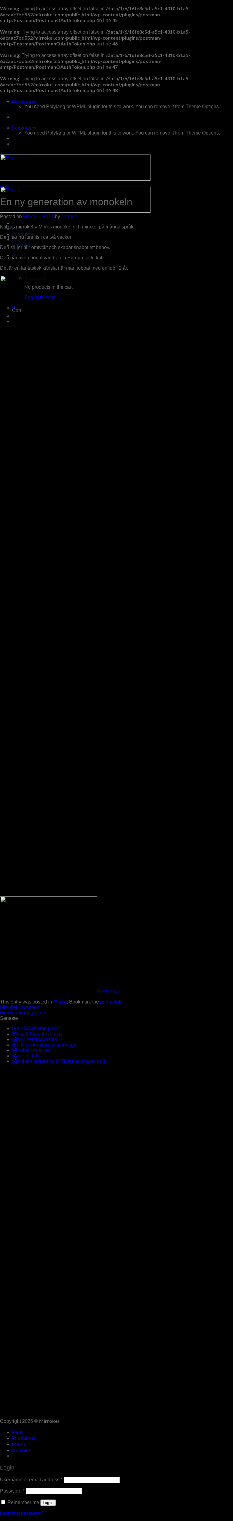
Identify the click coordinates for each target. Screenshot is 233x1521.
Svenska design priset (36, 1028)
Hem (17, 1432)
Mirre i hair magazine (22, 1012)
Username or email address (31, 1479)
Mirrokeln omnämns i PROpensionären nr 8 (58, 1061)
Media (4, 187)
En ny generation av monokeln (45, 1044)
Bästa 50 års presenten (37, 1034)
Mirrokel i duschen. (20, 1007)
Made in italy (25, 1055)
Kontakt (21, 1450)
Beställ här (108, 991)
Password (12, 1490)
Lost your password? (22, 1513)
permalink (110, 1001)
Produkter (24, 234)
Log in (48, 1502)
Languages (24, 101)
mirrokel (70, 216)
